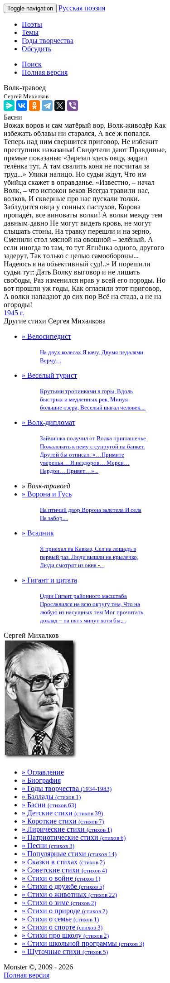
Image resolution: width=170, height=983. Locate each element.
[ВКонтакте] (21, 105)
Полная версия (26, 975)
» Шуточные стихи (65, 951)
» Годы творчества (67, 788)
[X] (59, 105)
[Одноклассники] (34, 105)
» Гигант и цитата (82, 600)
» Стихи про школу (65, 935)
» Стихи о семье (60, 919)
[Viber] (72, 105)
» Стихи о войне (61, 878)
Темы (30, 32)
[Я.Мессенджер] (9, 105)
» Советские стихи (64, 870)
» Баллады (51, 796)
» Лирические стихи (67, 829)
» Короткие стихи (63, 821)
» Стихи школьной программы (83, 943)
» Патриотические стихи (74, 837)
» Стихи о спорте (62, 927)
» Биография (41, 780)
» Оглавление (43, 772)
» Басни (49, 805)
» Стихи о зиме (59, 902)
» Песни (48, 845)
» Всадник (80, 549)
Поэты (32, 24)
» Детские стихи (62, 813)
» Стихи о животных (69, 894)
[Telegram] (47, 105)
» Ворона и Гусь (81, 505)
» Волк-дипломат (84, 446)
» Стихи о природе (64, 911)
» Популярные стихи (69, 854)
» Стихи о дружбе (63, 886)
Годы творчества (47, 40)
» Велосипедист (82, 348)
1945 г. (14, 313)
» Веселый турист (84, 391)
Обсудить (36, 49)
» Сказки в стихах (63, 862)
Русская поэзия (81, 8)
